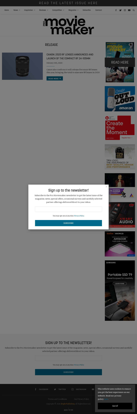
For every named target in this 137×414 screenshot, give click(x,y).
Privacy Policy (79, 216)
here (106, 399)
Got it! (115, 406)
